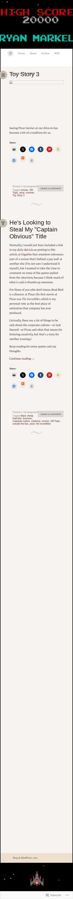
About (33, 53)
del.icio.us (30, 249)
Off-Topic (55, 421)
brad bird (17, 418)
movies (24, 190)
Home (21, 53)
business (27, 418)
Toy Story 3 (24, 74)
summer (30, 192)
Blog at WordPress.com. (25, 858)
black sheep (27, 415)
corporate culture (21, 421)
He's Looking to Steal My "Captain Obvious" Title (33, 229)
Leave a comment (51, 188)
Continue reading (22, 358)
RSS (57, 53)
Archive (45, 53)
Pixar (31, 294)
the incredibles (43, 423)
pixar (21, 192)
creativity (35, 421)
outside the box (20, 423)
